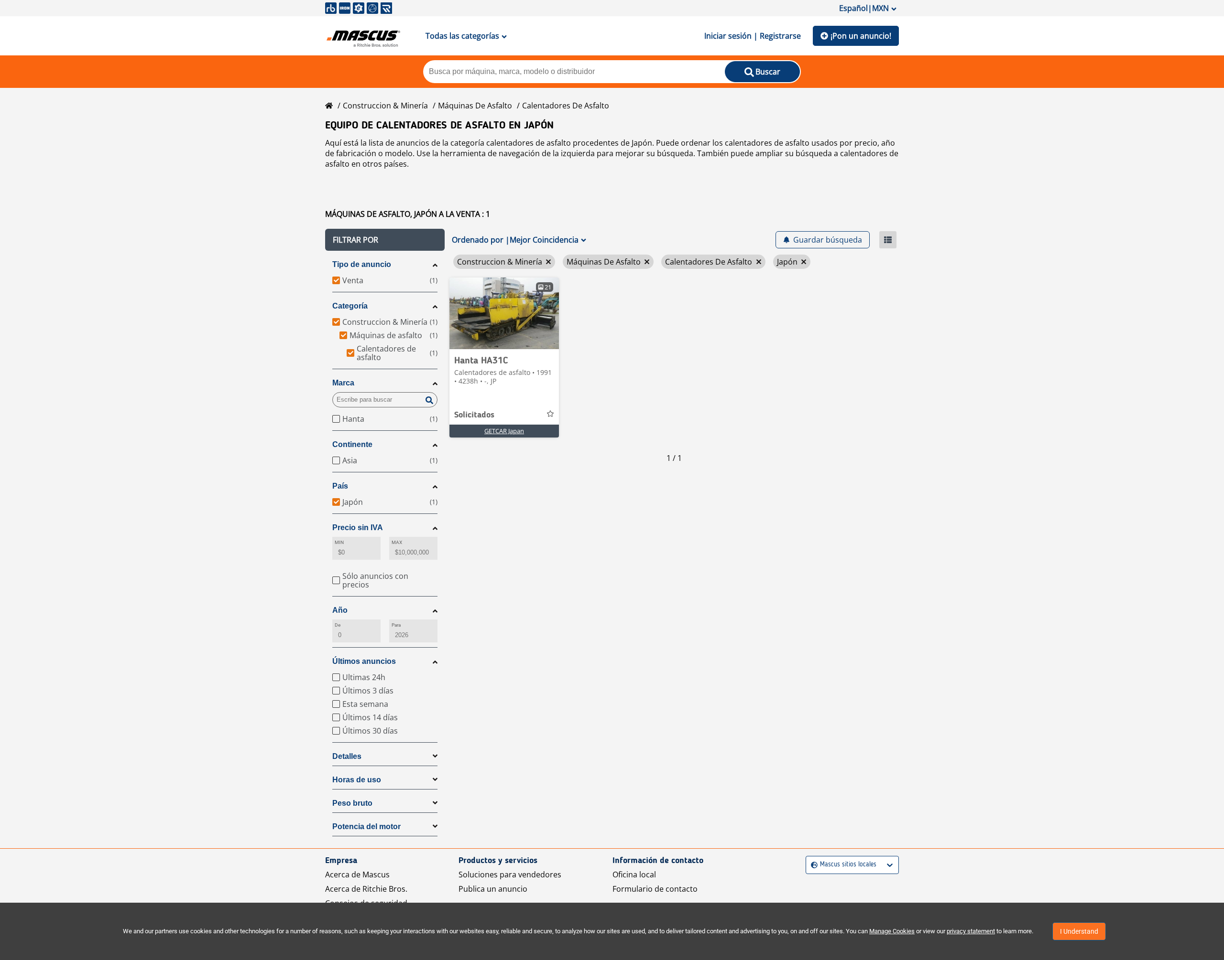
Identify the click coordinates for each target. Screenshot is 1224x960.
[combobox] (812, 865)
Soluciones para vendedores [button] (510, 874)
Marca (343, 383)
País (340, 486)
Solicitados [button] (474, 415)
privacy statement (971, 931)
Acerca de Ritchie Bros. (366, 889)
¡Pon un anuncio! (861, 36)
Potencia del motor (366, 826)
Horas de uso (356, 780)
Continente (352, 444)
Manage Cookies (892, 931)
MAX (397, 542)
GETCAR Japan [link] (504, 431)
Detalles (346, 756)
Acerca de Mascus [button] (357, 874)
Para (396, 625)
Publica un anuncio (493, 889)
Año (340, 610)
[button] (385, 240)
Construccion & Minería (385, 105)
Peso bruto (352, 803)
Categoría (350, 306)
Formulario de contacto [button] (655, 889)
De (337, 625)
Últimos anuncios (364, 661)
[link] (504, 313)
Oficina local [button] (634, 874)
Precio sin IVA (357, 527)
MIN (339, 542)
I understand (1079, 931)
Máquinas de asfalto (475, 105)
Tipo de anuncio (361, 264)
